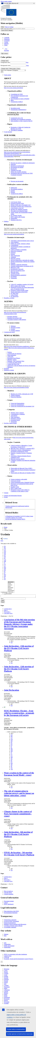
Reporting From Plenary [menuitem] (13, 358)
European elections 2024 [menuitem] (17, 203)
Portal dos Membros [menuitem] (16, 397)
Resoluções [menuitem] (14, 169)
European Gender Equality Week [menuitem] (19, 290)
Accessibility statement (10, 927)
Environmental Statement (10, 912)
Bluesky (6, 43)
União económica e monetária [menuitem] (18, 249)
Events (6, 497)
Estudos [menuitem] (13, 190)
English (6, 976)
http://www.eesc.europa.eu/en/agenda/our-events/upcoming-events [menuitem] (15, 313)
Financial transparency (10, 922)
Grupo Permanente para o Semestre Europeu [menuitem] (22, 482)
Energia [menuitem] (13, 254)
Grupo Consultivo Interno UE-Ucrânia (19, 516)
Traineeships (7, 944)
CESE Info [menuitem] (10, 356)
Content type (4, 592)
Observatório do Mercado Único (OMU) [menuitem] (21, 468)
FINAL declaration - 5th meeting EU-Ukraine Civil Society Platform (19, 853)
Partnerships (7, 947)
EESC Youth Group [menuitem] (16, 488)
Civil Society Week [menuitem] (16, 202)
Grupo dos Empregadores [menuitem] (17, 403)
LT (5, 565)
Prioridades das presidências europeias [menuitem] (21, 119)
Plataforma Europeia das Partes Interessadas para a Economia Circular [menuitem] (22, 288)
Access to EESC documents (11, 921)
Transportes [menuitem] (14, 278)
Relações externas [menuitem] (15, 258)
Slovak (6, 1000)
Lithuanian (7, 990)
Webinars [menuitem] (13, 326)
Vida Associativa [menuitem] (15, 417)
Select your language (6, 70)
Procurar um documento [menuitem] (17, 181)
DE (5, 554)
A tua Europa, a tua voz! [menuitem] (17, 208)
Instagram (7, 39)
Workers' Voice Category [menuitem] (17, 412)
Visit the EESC (8, 892)
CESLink (6, 957)
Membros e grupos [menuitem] (9, 370)
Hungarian (7, 987)
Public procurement (9, 945)
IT (4, 562)
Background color (5, 65)
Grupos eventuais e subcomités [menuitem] (19, 479)
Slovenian (6, 1002)
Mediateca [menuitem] (10, 367)
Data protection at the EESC (11, 911)
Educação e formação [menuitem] (16, 251)
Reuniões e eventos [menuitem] (9, 298)
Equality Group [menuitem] (15, 486)
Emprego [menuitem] (13, 252)
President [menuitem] (6, 368)
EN (5, 552)
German (6, 973)
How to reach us (8, 891)
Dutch (5, 994)
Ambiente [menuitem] (13, 257)
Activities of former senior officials (13, 925)
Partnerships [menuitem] (14, 218)
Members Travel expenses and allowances (15, 924)
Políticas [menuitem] (6, 221)
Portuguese (7, 997)
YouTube (6, 50)
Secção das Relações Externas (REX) (15, 519)
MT (5, 568)
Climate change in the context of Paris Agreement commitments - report (18, 813)
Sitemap (6, 934)
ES (5, 546)
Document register (9, 901)
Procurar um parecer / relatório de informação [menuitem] (23, 163)
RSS (2, 540)
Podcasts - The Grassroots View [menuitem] (15, 361)
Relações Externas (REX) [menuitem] (17, 459)
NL (5, 570)
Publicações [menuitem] (14, 187)
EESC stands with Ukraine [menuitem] (18, 217)
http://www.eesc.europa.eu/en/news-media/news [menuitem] (16, 346)
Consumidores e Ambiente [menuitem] (18, 414)
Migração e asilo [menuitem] (15, 267)
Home (5, 527)
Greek (5, 975)
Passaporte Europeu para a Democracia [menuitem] (21, 206)
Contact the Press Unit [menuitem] (13, 364)
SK (5, 576)
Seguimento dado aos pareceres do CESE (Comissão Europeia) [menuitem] (22, 174)
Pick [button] (27, 62)
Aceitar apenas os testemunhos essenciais (20, 1034)
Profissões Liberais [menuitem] (16, 418)
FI (4, 573)
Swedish (6, 1003)
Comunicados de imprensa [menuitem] (14, 353)
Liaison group (7, 956)
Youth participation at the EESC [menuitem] (19, 292)
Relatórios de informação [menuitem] (17, 166)
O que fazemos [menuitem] (8, 131)
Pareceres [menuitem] (13, 164)
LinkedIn (6, 37)
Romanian (6, 999)
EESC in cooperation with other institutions (15, 954)
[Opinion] (11, 589)
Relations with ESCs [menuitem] (16, 220)
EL (5, 558)
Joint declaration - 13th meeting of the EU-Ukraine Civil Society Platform (19, 648)
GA (5, 559)
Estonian (6, 979)
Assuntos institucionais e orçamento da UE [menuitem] (22, 266)
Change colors (4, 60)
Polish (5, 996)
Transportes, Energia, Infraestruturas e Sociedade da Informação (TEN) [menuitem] (21, 450)
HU (5, 567)
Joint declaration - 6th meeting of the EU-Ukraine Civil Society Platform (18, 834)
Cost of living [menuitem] (14, 295)
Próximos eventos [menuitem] (15, 327)
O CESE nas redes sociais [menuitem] (14, 362)
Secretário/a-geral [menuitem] (15, 108)
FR (5, 556)
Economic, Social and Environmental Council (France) (18, 959)
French (6, 982)
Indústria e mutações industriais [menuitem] (19, 264)
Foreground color (5, 62)
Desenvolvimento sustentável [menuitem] (18, 275)
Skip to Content (9, 27)
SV (5, 579)
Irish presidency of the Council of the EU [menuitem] (21, 121)
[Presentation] (11, 590)
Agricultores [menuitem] (14, 415)
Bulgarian (6, 969)
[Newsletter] (11, 587)
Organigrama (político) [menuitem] (17, 101)
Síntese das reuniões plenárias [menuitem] (18, 172)
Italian (5, 988)
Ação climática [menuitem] (15, 242)
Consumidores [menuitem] (14, 245)
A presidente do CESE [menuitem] (17, 94)
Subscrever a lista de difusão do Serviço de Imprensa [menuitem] (21, 365)
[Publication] (11, 592)
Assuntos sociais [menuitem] (15, 273)
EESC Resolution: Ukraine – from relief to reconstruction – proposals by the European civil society (19, 713)
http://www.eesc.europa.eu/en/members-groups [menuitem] (16, 387)
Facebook (7, 40)
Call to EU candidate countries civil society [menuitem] (22, 284)
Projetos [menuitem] (13, 192)
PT (11, 761)
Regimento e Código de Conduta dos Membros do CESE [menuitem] (20, 128)
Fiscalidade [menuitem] (14, 276)
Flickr (5, 45)
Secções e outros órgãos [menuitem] (10, 423)
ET (5, 555)
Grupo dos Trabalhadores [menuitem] (17, 404)
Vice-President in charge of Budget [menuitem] (20, 98)
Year (2, 598)
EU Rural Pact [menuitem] (14, 296)
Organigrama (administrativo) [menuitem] (18, 109)
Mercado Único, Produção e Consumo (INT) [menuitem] (22, 448)
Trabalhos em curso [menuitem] (16, 170)
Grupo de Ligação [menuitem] (15, 480)
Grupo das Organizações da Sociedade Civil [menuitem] (22, 406)
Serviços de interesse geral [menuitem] (18, 270)
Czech (5, 970)
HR (5, 561)
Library (6, 902)
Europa (22, 506)
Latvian (6, 991)
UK (12, 769)
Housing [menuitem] (13, 263)
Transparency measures (10, 919)
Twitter (6, 42)
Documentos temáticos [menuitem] (17, 189)
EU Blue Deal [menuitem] (14, 293)
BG (5, 548)
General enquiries (8, 894)
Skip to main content (6, 1)
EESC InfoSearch (8, 904)
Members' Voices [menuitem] (11, 359)
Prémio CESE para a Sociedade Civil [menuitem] (20, 205)
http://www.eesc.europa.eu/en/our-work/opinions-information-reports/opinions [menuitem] (17, 152)
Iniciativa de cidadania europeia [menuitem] (19, 209)
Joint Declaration (11, 690)
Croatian (6, 985)
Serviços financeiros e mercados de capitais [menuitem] (22, 260)
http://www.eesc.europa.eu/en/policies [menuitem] (14, 234)
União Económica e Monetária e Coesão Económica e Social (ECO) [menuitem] (21, 446)
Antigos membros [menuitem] (15, 395)
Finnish (6, 981)
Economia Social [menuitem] (15, 420)
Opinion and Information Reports (13, 495)
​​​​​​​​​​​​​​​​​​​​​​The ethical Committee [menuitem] (17, 130)
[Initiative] (11, 585)
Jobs (5, 942)
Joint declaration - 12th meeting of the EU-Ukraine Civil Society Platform (19, 668)
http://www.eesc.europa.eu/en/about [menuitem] (13, 87)
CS (5, 549)
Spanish (6, 978)
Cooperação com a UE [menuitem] (17, 118)
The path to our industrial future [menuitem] (19, 211)
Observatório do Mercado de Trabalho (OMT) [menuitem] (23, 473)
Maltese (6, 993)
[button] (5, 539)
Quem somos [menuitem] (7, 75)
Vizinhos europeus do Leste (12, 506)
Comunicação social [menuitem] (9, 332)
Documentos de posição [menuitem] (17, 167)
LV (5, 564)
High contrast (4, 53)
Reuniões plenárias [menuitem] (12, 316)
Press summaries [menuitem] (11, 355)
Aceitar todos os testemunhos (16, 1029)
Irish (5, 984)
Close (18, 68)
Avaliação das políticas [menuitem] (17, 193)
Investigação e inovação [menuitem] (17, 269)
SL (5, 577)
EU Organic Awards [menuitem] (16, 215)
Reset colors (13, 68)
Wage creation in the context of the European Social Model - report (19, 774)
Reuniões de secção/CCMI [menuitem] (14, 318)
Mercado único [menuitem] (15, 272)
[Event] (11, 583)
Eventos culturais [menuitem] (15, 330)
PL (5, 571)
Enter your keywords (6, 28)
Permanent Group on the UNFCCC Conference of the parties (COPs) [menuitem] (20, 490)
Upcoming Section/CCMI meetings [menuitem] (16, 319)
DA (5, 551)
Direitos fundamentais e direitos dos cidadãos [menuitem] (22, 261)
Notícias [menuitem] (9, 352)
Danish (6, 972)
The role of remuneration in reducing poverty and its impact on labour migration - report (19, 793)
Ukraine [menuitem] (6, 492)
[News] (11, 586)
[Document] (11, 582)
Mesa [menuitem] (12, 100)
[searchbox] (18, 596)
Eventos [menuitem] (13, 329)
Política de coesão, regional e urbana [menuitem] (20, 243)
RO (5, 574)
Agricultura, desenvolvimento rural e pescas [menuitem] (22, 240)
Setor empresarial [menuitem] (15, 255)
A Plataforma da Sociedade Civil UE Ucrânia (17, 516)
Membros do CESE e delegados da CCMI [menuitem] (22, 394)
